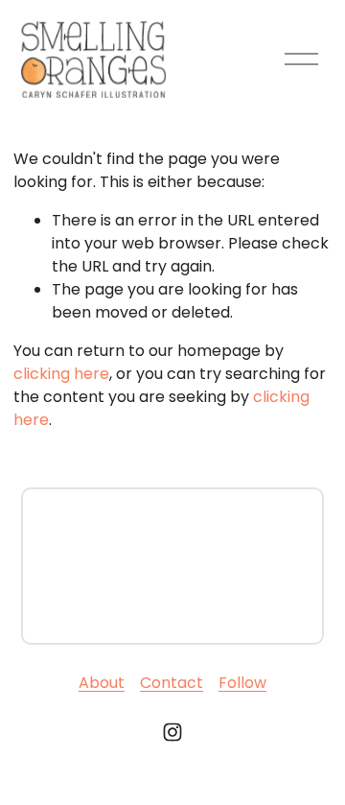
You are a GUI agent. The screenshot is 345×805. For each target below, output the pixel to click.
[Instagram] (172, 732)
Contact (171, 683)
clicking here (61, 374)
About (102, 683)
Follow (242, 683)
